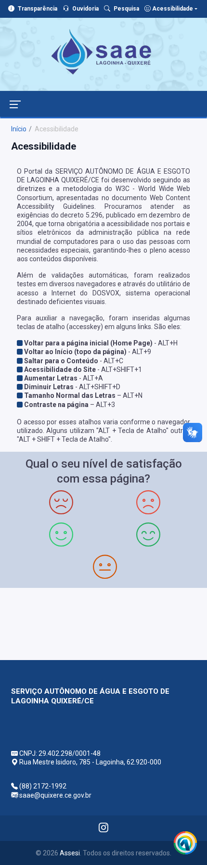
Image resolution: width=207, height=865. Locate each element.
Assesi (70, 853)
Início (18, 129)
